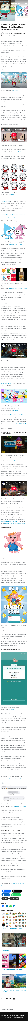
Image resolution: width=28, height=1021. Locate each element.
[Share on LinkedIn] (14, 999)
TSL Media (13, 33)
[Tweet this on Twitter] (10, 999)
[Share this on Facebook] (7, 999)
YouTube (15, 883)
